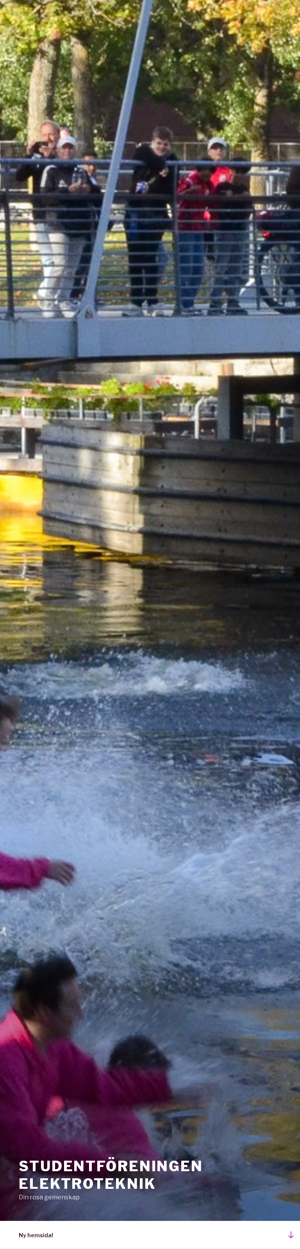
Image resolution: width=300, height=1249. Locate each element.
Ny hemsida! (36, 1235)
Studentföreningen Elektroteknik (111, 1175)
